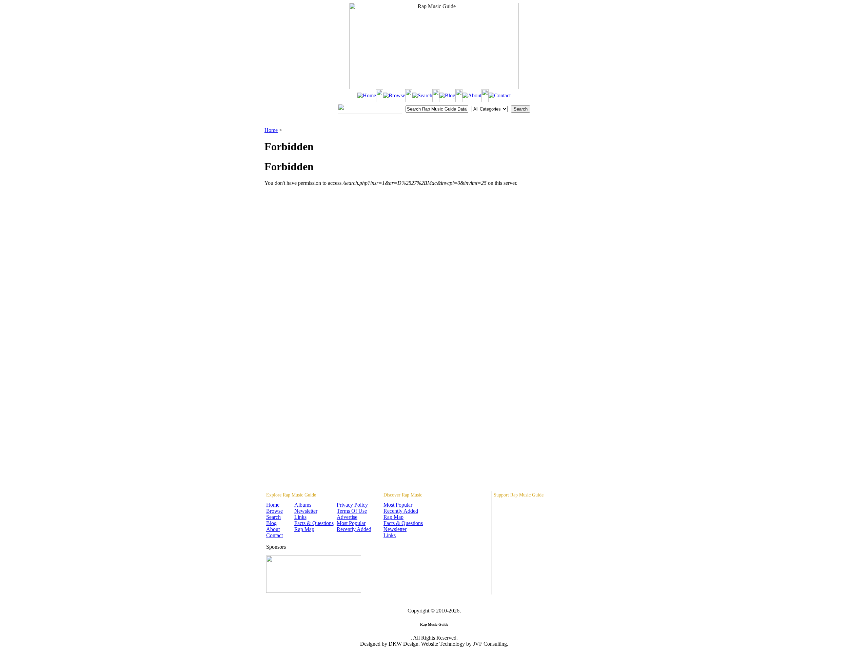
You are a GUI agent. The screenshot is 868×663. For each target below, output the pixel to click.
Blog (271, 523)
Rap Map (304, 529)
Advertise (347, 517)
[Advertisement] (568, 161)
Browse (274, 511)
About (273, 529)
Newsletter (305, 511)
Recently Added (354, 529)
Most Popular (351, 523)
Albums (302, 505)
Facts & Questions (314, 523)
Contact (274, 535)
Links (300, 517)
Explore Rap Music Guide (291, 495)
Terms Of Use (352, 511)
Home (271, 130)
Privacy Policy (352, 505)
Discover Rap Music (402, 495)
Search (273, 517)
